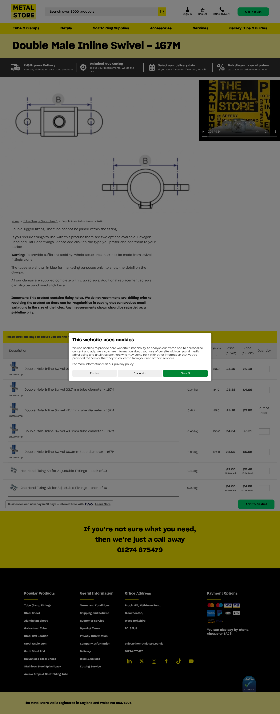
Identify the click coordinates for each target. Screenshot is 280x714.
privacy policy (124, 364)
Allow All (185, 373)
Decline (94, 373)
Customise (140, 373)
